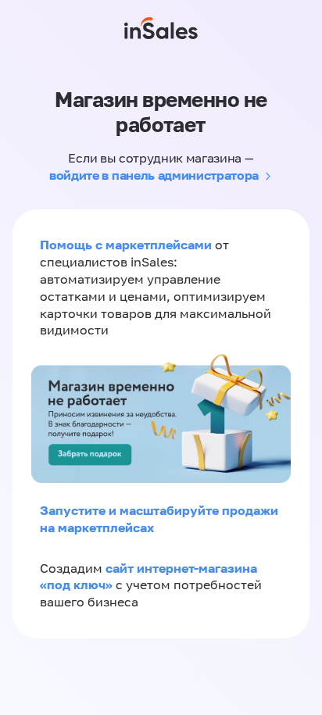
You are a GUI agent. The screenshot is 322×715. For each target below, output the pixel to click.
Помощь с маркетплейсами (127, 244)
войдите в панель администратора (154, 175)
